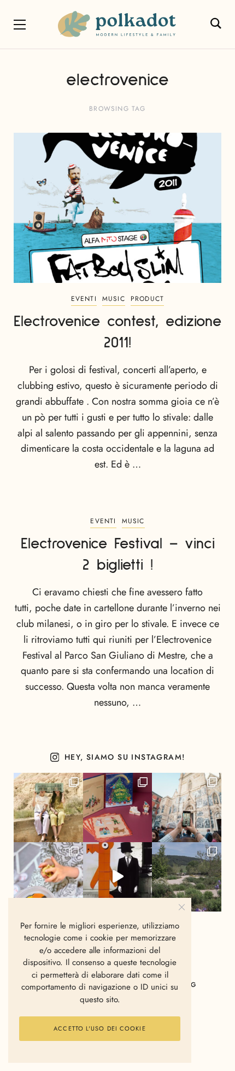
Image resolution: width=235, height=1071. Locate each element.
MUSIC (113, 299)
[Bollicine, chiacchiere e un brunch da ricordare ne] (186, 877)
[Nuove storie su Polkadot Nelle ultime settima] (48, 807)
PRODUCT (147, 299)
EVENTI (84, 299)
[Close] (182, 907)
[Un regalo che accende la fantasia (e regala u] (48, 877)
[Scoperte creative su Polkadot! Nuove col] (186, 807)
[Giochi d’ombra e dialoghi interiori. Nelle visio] (117, 877)
